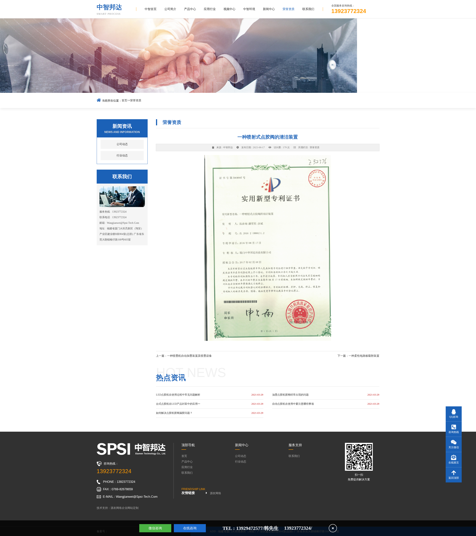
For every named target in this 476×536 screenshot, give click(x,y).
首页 (124, 100)
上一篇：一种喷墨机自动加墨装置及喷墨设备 (184, 355)
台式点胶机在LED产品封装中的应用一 (178, 403)
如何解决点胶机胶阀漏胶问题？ (174, 413)
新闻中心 (269, 9)
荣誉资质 (289, 9)
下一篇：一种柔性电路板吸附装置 (358, 355)
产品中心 (190, 9)
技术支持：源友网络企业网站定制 (118, 507)
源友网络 (215, 493)
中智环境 (249, 9)
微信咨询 (155, 528)
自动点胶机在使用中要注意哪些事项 (293, 403)
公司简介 (170, 9)
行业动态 (122, 155)
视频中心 (229, 9)
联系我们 (308, 9)
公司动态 (122, 144)
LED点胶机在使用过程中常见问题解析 (178, 394)
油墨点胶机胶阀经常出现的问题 (290, 394)
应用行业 (210, 9)
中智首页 (151, 9)
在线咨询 (190, 528)
